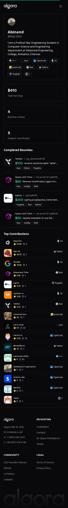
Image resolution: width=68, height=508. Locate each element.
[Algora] (10, 6)
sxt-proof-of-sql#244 (47, 213)
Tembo (19, 158)
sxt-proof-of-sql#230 (47, 176)
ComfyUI (41, 432)
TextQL (40, 443)
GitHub (7, 468)
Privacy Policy (44, 468)
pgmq (18, 195)
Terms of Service (45, 462)
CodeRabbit (43, 426)
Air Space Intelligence (48, 438)
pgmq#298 (31, 195)
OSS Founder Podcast (15, 462)
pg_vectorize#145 (35, 158)
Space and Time (23, 176)
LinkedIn (8, 479)
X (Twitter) (9, 473)
